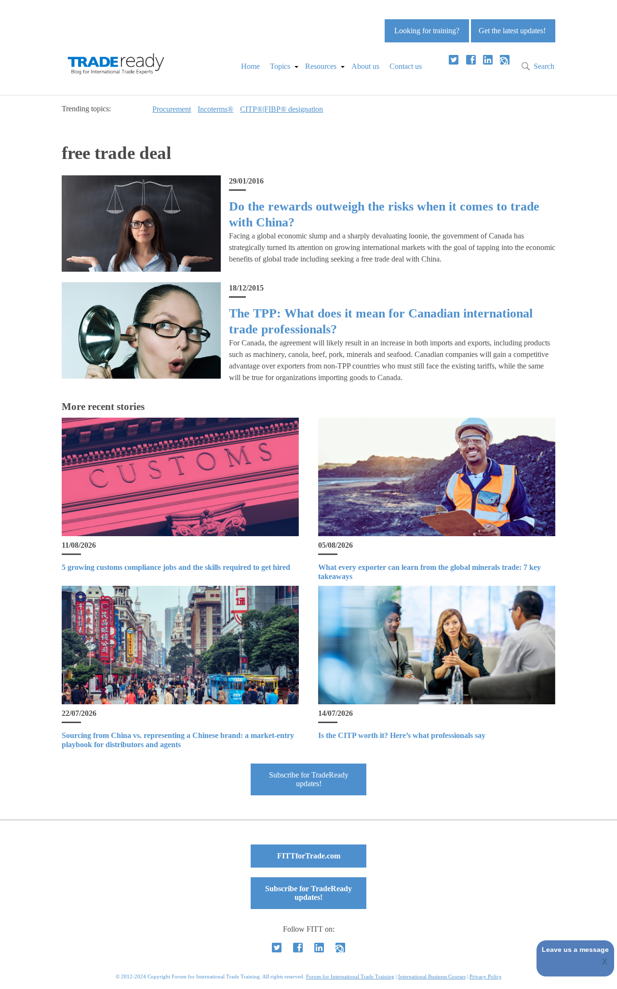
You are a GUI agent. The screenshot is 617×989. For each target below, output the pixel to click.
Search (544, 66)
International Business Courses (432, 976)
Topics (280, 66)
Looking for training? (426, 30)
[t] (453, 60)
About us (365, 66)
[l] (488, 60)
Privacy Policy (485, 976)
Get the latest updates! (512, 30)
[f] (471, 60)
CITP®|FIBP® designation (281, 109)
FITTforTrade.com (308, 856)
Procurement (171, 109)
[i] (505, 60)
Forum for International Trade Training (350, 976)
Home (250, 66)
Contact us (405, 66)
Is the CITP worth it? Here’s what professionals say (401, 735)
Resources (320, 66)
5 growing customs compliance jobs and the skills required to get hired (176, 567)
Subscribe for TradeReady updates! (309, 779)
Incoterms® (215, 109)
